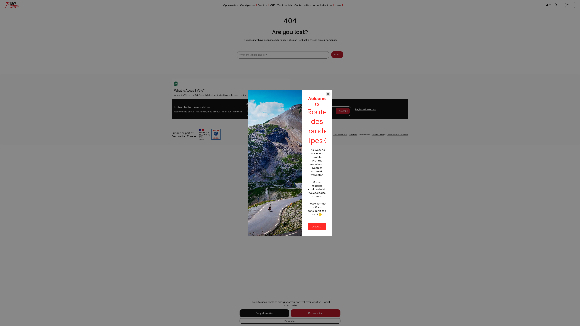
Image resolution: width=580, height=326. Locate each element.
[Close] (328, 94)
